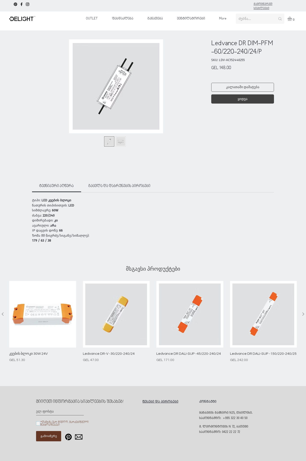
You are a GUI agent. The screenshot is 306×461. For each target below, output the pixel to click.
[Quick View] (42, 314)
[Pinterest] (15, 4)
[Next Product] (303, 314)
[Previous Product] (2, 314)
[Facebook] (21, 4)
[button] (292, 19)
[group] (153, 324)
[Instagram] (27, 4)
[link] (56, 186)
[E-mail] (78, 437)
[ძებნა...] (280, 19)
